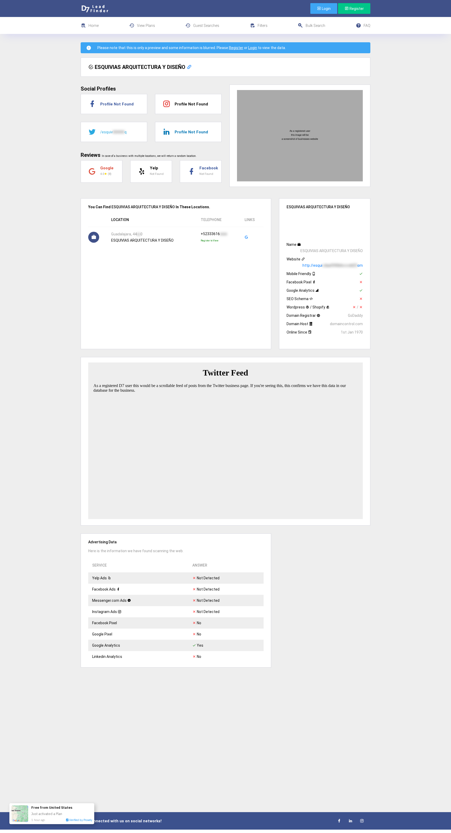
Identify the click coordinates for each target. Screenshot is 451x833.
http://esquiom (332, 265)
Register (356, 9)
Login (326, 9)
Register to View (209, 240)
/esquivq (113, 132)
